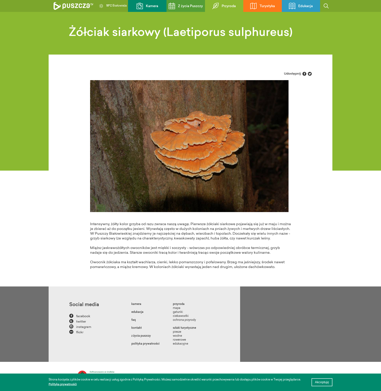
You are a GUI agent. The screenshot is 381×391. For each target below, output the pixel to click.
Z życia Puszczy (190, 6)
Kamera (152, 6)
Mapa (176, 308)
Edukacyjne (180, 344)
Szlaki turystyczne (184, 328)
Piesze (177, 332)
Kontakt (136, 328)
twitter (77, 321)
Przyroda (229, 6)
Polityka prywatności (145, 344)
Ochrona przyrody (184, 320)
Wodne (177, 336)
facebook (79, 315)
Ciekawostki (181, 316)
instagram (80, 326)
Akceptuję (322, 382)
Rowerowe (179, 340)
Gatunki (178, 312)
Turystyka (267, 6)
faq (133, 320)
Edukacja (305, 6)
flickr (76, 332)
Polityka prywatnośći (63, 384)
